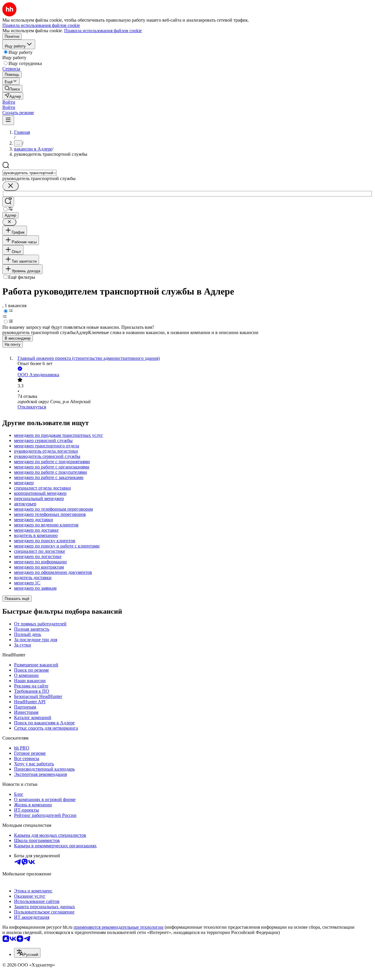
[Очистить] (10, 186)
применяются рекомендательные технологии (118, 927)
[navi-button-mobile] (8, 120)
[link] (12, 88)
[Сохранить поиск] (8, 201)
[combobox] (29, 173)
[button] (8, 102)
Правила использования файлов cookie (103, 30)
